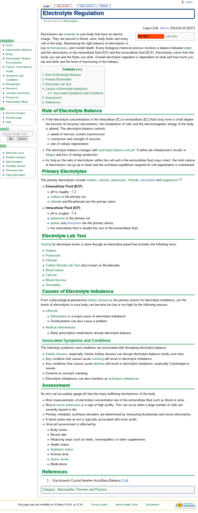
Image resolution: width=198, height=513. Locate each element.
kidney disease (98, 300)
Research (11, 88)
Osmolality (53, 285)
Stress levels (59, 459)
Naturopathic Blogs (17, 101)
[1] (180, 179)
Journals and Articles (18, 93)
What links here (15, 152)
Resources (12, 97)
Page (46, 6)
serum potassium (68, 405)
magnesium (170, 180)
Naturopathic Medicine (19, 49)
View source (86, 6)
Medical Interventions (61, 327)
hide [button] (79, 69)
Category (48, 489)
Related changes (16, 157)
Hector (164, 28)
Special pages (14, 161)
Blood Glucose (56, 280)
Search (4, 128)
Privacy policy (99, 504)
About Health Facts (126, 504)
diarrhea (99, 363)
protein (55, 223)
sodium (91, 180)
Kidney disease (56, 354)
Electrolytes (71, 21)
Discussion (63, 6)
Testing (46, 244)
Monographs (13, 84)
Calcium (51, 275)
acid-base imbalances (124, 378)
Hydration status (61, 449)
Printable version (15, 165)
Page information (15, 174)
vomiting (98, 359)
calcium (104, 180)
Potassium (53, 255)
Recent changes (15, 113)
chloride (133, 180)
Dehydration (58, 316)
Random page (14, 117)
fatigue (50, 155)
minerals (70, 34)
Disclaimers (153, 504)
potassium (118, 180)
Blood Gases (55, 270)
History (104, 6)
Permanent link (14, 170)
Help (8, 122)
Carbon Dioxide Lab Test (63, 265)
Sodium (51, 250)
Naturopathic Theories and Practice (82, 489)
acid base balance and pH (117, 150)
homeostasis (59, 48)
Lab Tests (171, 36)
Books (9, 54)
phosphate (148, 180)
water (188, 48)
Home (9, 45)
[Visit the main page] (18, 18)
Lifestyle (51, 311)
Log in (188, 1)
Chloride (51, 260)
